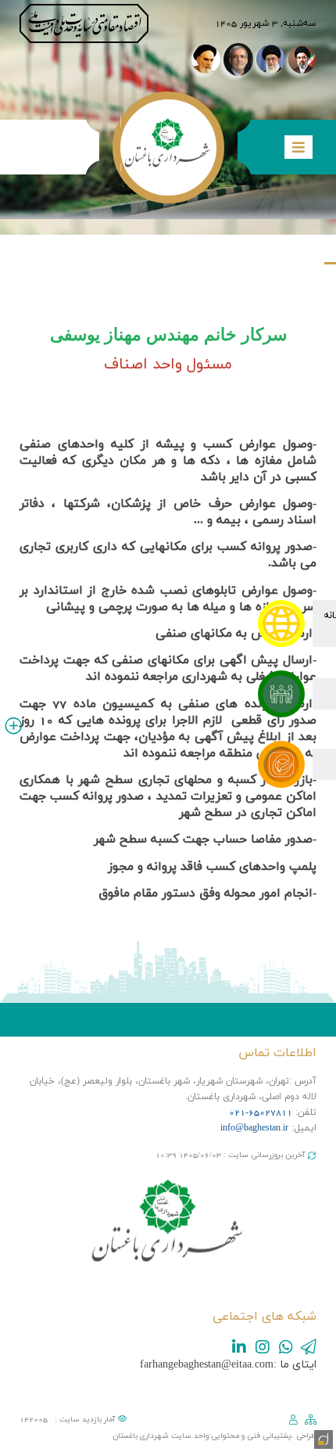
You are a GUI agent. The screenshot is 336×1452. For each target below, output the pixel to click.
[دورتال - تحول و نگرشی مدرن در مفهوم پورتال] (322, 1438)
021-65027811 (260, 1112)
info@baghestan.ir (254, 1128)
